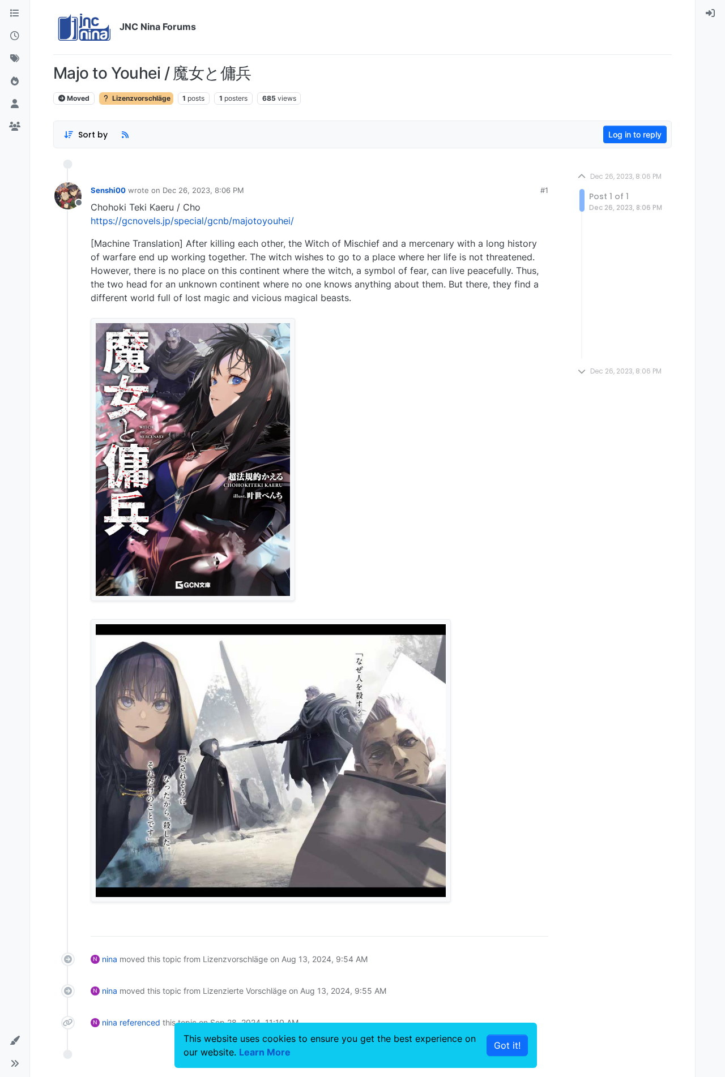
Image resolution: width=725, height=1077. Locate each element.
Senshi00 (108, 190)
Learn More (265, 1052)
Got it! (507, 1045)
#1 (544, 190)
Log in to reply (635, 134)
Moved (77, 98)
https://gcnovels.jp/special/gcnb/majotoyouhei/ (192, 220)
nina (109, 959)
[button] (15, 1041)
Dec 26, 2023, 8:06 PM (203, 190)
